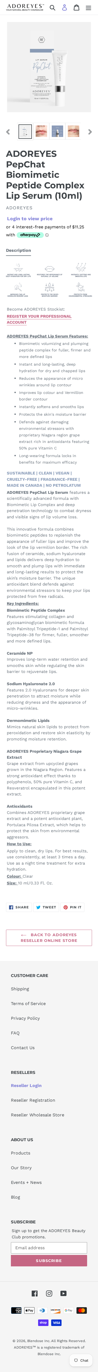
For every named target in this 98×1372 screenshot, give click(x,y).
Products (20, 1153)
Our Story (21, 1167)
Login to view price (30, 218)
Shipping (20, 988)
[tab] (18, 251)
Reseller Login (26, 1085)
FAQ (15, 1033)
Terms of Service (28, 1003)
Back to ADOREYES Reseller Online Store (49, 937)
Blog (15, 1197)
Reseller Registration (33, 1100)
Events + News (26, 1182)
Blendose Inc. (38, 1341)
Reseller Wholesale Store (37, 1114)
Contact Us (23, 1047)
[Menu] (88, 7)
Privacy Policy (25, 1018)
